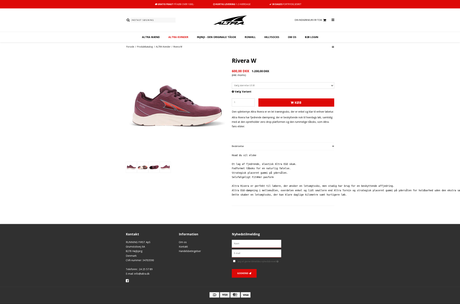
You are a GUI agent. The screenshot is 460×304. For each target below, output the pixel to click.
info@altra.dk (142, 273)
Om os (292, 37)
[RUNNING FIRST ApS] (229, 20)
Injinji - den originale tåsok (216, 37)
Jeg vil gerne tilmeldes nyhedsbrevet (259, 261)
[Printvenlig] (333, 46)
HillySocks (271, 37)
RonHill (250, 37)
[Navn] (256, 243)
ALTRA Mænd (151, 37)
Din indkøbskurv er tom (308, 20)
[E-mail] (256, 253)
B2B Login (311, 37)
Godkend (242, 273)
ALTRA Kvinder (178, 37)
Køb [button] (298, 102)
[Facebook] (128, 280)
